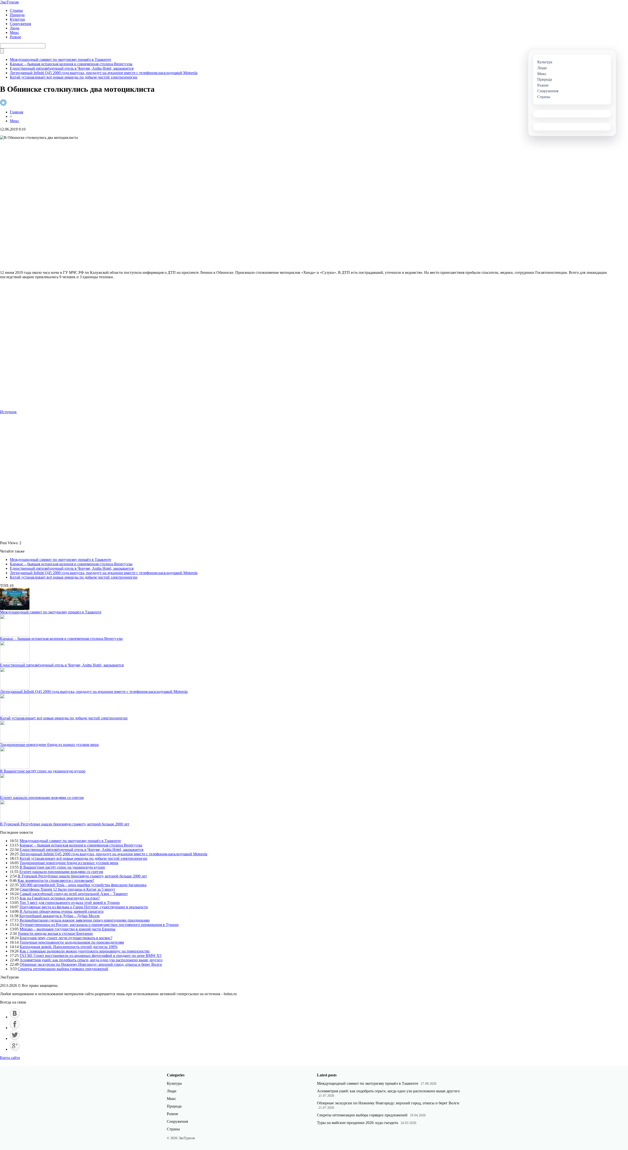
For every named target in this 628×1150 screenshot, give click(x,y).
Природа (17, 15)
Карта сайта (10, 1058)
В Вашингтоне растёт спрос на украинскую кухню (42, 771)
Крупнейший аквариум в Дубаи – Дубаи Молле (59, 916)
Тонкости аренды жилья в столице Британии (55, 933)
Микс (14, 32)
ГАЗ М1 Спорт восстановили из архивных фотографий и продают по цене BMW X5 (90, 955)
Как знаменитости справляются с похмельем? (56, 880)
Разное (15, 37)
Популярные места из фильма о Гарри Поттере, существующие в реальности (84, 907)
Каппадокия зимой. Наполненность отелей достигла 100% (69, 947)
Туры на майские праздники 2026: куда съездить (357, 1123)
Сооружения (20, 24)
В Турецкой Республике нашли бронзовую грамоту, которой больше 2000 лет (64, 824)
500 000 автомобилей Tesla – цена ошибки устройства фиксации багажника (83, 885)
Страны (16, 10)
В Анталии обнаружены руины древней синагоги (62, 911)
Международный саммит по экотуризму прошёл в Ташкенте (60, 59)
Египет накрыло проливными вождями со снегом (42, 797)
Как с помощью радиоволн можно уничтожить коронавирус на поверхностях (85, 951)
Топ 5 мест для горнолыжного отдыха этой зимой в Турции (70, 902)
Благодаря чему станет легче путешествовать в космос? (66, 938)
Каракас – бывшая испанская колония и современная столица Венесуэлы (71, 64)
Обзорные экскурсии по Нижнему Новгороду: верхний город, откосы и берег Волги (91, 964)
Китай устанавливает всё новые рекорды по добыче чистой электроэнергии (73, 77)
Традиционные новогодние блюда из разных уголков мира (49, 744)
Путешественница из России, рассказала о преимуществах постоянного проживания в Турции (99, 925)
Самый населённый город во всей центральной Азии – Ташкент (74, 894)
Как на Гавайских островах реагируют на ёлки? (60, 898)
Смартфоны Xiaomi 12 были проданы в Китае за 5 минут (67, 889)
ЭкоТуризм (9, 2)
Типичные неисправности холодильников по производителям (72, 942)
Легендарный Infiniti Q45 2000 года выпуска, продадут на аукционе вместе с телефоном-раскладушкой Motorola (103, 73)
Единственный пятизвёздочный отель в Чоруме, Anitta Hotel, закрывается (71, 68)
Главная (16, 112)
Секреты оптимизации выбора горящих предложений (63, 969)
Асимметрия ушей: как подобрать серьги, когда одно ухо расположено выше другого (91, 960)
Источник (8, 412)
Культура (17, 19)
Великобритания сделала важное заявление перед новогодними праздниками (85, 920)
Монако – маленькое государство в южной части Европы (67, 929)
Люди (14, 28)
